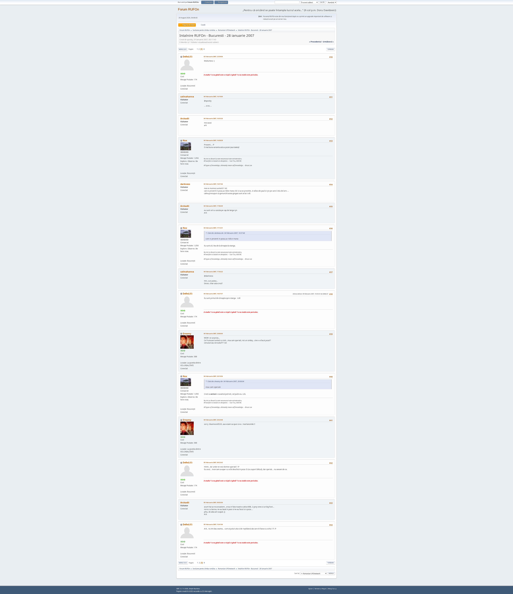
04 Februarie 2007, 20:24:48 (213, 420)
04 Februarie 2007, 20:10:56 (213, 376)
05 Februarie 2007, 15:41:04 (213, 524)
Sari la (296, 573)
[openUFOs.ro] (181, 170)
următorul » (328, 42)
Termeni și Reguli (320, 589)
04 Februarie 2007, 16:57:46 (213, 184)
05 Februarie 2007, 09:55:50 (213, 502)
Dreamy (187, 333)
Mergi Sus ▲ (332, 589)
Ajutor (310, 589)
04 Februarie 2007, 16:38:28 (213, 140)
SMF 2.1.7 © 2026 (182, 588)
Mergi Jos (182, 49)
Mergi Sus (183, 563)
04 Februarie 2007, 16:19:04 (213, 97)
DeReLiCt (187, 56)
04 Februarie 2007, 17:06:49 (213, 206)
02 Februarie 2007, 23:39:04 (213, 57)
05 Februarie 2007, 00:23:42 (213, 462)
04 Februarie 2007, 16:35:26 (213, 118)
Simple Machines (194, 588)
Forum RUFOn (188, 9)
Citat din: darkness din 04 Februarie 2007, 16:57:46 (226, 233)
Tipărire (330, 49)
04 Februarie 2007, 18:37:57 (213, 294)
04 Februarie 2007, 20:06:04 (213, 334)
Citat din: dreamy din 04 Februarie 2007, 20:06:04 (226, 381)
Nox (185, 140)
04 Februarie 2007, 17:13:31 (213, 228)
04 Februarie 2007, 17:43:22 (213, 272)
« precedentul (315, 42)
